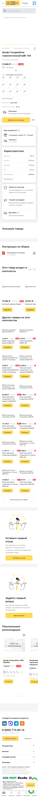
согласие (14, 787)
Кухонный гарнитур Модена (11, 304)
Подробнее (7, 310)
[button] (3, 3)
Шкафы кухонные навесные (15, 17)
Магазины (27, 738)
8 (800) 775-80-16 (13, 730)
